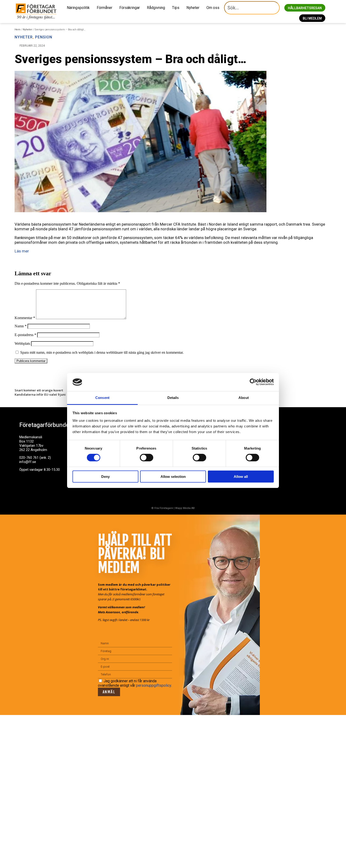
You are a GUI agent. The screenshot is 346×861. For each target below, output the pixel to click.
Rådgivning (156, 7)
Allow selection (173, 477)
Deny (105, 477)
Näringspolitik (78, 7)
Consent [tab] (102, 398)
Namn (21, 326)
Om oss (212, 7)
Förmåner (104, 7)
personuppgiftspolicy (153, 685)
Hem (17, 29)
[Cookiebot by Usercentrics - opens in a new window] (253, 382)
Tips (175, 7)
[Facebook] (25, 488)
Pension (43, 37)
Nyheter (192, 7)
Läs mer (22, 251)
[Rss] (60, 488)
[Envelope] (42, 488)
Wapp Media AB (185, 508)
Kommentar (25, 318)
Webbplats (22, 343)
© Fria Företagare (162, 508)
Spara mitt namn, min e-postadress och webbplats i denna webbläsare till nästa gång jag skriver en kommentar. (102, 352)
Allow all (241, 477)
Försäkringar (129, 7)
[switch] (146, 457)
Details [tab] (173, 398)
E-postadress (25, 335)
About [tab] (243, 398)
